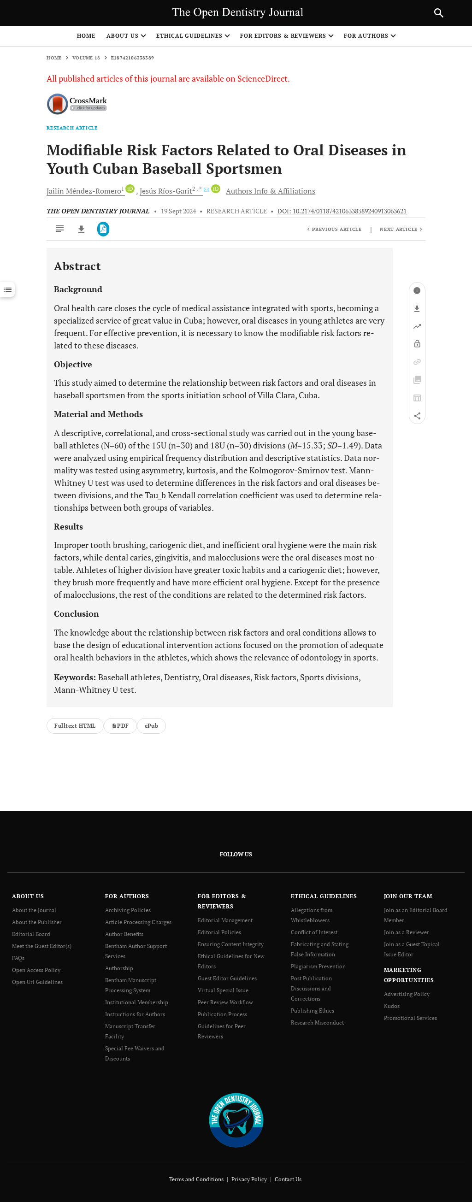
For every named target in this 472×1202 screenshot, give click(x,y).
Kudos (392, 1005)
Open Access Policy (36, 969)
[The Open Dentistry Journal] (236, 1119)
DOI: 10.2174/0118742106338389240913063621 (342, 211)
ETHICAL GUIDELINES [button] (189, 35)
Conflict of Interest (314, 932)
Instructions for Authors (135, 1014)
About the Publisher (37, 922)
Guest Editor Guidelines (227, 978)
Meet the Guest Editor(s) (41, 946)
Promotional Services (410, 1017)
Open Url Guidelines (37, 981)
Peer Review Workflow (225, 1002)
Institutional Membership (136, 1002)
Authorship (119, 968)
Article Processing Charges (138, 922)
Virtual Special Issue (223, 990)
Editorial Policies (219, 932)
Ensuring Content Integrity (231, 944)
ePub (152, 725)
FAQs (18, 958)
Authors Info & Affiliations (270, 191)
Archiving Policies (128, 910)
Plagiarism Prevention (318, 966)
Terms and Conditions (196, 1179)
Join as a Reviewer (406, 932)
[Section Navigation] (7, 289)
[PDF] (103, 229)
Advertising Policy (407, 993)
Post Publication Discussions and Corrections (311, 988)
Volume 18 (86, 58)
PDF (123, 725)
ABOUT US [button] (122, 35)
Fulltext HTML (74, 725)
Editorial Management (225, 920)
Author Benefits (124, 934)
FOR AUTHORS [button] (366, 35)
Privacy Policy (249, 1179)
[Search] (438, 13)
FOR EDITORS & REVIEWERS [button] (283, 35)
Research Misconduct (317, 1022)
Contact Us (288, 1179)
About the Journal (34, 910)
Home (86, 35)
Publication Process (222, 1014)
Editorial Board (31, 934)
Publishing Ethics (312, 1010)
